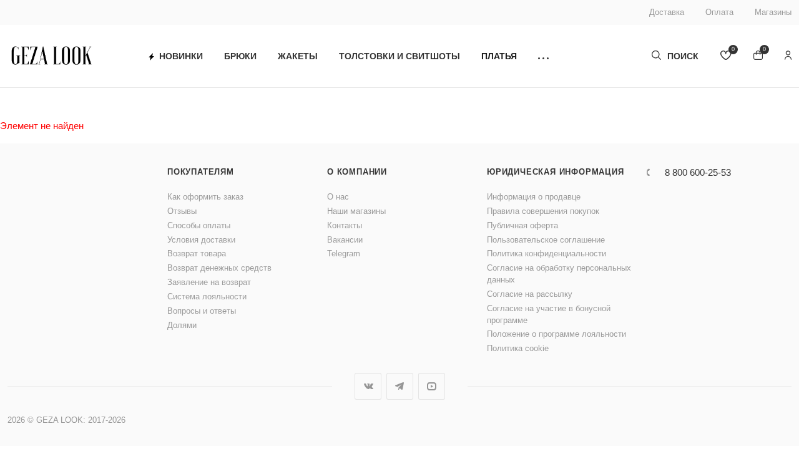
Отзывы (182, 211)
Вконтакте (368, 386)
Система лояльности (207, 296)
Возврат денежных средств (219, 268)
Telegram (343, 253)
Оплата (719, 12)
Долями (182, 325)
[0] (726, 56)
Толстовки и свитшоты (399, 56)
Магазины (773, 12)
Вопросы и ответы (201, 311)
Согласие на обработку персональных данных (559, 273)
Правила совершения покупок (543, 211)
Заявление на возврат (209, 282)
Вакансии (345, 239)
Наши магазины (356, 211)
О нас (338, 196)
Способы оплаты (198, 225)
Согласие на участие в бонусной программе (548, 314)
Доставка (666, 12)
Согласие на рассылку (529, 294)
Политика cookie (518, 348)
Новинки (181, 56)
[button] (543, 56)
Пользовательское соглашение (546, 239)
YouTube (431, 386)
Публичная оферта (522, 225)
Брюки (240, 56)
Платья (499, 56)
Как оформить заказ (205, 196)
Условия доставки (201, 239)
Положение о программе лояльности (556, 334)
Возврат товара (196, 253)
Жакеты (298, 56)
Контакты (344, 225)
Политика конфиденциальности (546, 253)
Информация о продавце (534, 196)
